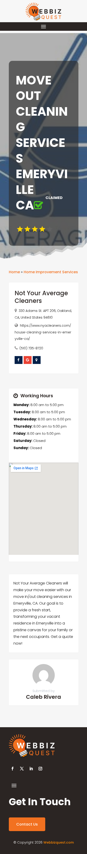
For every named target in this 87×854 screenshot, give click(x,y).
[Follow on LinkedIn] (31, 768)
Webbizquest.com (58, 842)
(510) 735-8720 (31, 348)
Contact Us (27, 824)
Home (14, 272)
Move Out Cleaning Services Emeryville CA (42, 143)
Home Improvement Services (51, 272)
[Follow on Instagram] (40, 768)
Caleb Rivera (43, 697)
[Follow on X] (22, 768)
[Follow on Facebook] (12, 768)
